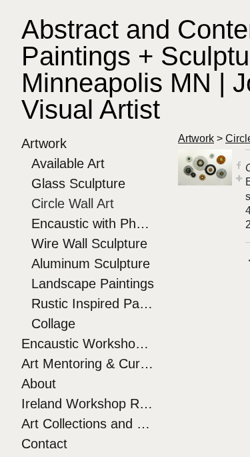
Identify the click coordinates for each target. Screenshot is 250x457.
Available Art (68, 163)
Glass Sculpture (78, 183)
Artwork (44, 143)
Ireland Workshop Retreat (88, 403)
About (38, 383)
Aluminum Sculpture (90, 263)
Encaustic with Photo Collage (93, 223)
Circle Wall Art (72, 203)
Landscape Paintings (92, 283)
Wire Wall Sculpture (89, 243)
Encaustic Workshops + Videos (88, 343)
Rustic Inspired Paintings (93, 303)
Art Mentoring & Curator (88, 363)
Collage (53, 323)
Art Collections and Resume (88, 423)
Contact (44, 443)
